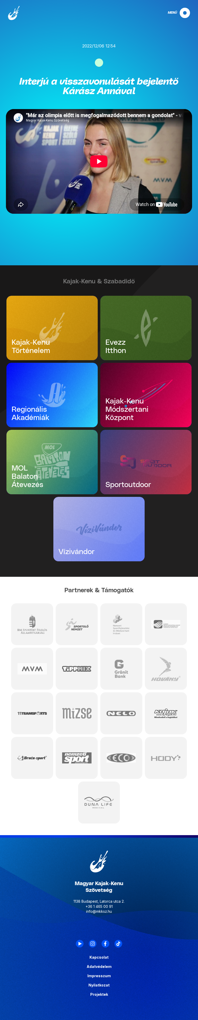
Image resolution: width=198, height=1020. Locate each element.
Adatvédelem (99, 967)
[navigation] (174, 13)
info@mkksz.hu (99, 911)
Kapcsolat (99, 957)
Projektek (99, 994)
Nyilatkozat (99, 985)
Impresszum (99, 976)
